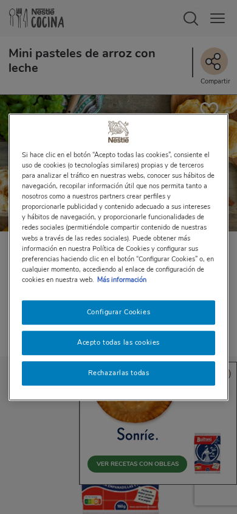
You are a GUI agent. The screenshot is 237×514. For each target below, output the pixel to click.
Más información (121, 279)
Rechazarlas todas (118, 373)
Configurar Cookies (118, 312)
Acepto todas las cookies (118, 342)
